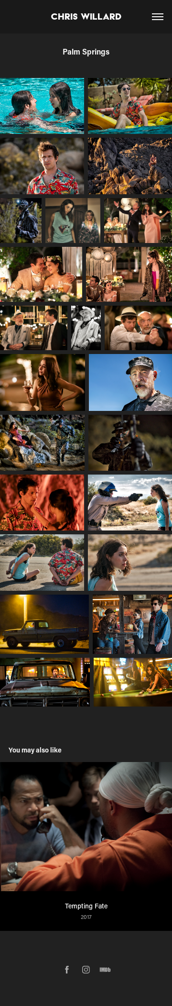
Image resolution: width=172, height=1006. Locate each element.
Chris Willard (86, 16)
